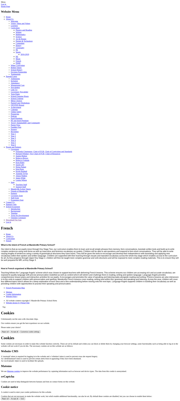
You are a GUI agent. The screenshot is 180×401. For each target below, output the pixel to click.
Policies (14, 116)
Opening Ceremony (18, 218)
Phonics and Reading (24, 30)
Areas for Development (20, 215)
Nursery (14, 129)
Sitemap (9, 292)
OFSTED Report (17, 105)
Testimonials (15, 74)
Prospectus (15, 114)
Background (15, 211)
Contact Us (10, 202)
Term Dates (15, 94)
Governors (15, 149)
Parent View (15, 125)
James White (20, 178)
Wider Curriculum (18, 65)
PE (17, 50)
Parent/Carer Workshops (20, 103)
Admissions (15, 79)
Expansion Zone (17, 200)
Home (8, 17)
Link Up (14, 90)
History (18, 46)
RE (17, 57)
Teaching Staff (21, 185)
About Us (9, 19)
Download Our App (13, 220)
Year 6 (13, 145)
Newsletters (15, 87)
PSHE (18, 63)
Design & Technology (24, 41)
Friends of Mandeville (19, 191)
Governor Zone (17, 196)
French (18, 61)
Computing (20, 43)
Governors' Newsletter (19, 92)
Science (19, 37)
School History (16, 70)
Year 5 (13, 143)
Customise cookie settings (30, 332)
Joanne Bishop (21, 156)
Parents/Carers (11, 76)
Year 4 (13, 140)
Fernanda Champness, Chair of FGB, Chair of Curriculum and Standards (44, 151)
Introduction (15, 209)
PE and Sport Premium (20, 121)
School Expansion (13, 207)
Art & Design (21, 39)
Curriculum (15, 28)
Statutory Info (11, 204)
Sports (18, 52)
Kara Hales (20, 163)
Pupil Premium (16, 118)
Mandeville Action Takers (21, 189)
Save (22, 399)
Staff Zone (15, 198)
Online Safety (16, 112)
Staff (12, 182)
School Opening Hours (20, 96)
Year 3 (13, 138)
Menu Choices (16, 101)
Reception (15, 132)
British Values (16, 68)
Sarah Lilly (20, 165)
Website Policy (11, 296)
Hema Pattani (21, 167)
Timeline (14, 213)
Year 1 (13, 134)
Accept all (14, 332)
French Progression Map (15, 288)
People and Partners (13, 147)
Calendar (14, 110)
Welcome (14, 21)
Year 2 (13, 136)
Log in (3, 4)
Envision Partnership (19, 72)
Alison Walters (21, 176)
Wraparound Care (17, 85)
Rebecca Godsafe (22, 160)
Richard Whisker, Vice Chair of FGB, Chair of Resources (38, 154)
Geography (20, 48)
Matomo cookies (13, 371)
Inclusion (14, 81)
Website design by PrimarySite (18, 303)
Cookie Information (13, 294)
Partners (14, 193)
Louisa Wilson (21, 180)
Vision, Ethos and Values (20, 23)
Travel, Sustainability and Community (25, 123)
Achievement (16, 107)
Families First (16, 127)
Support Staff (21, 187)
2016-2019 (25, 54)
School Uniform (17, 98)
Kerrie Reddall (21, 171)
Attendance (15, 83)
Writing (18, 32)
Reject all (5, 332)
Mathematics (20, 34)
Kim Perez (20, 169)
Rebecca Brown (22, 158)
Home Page (5, 6)
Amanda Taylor (22, 174)
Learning (14, 26)
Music (18, 59)
